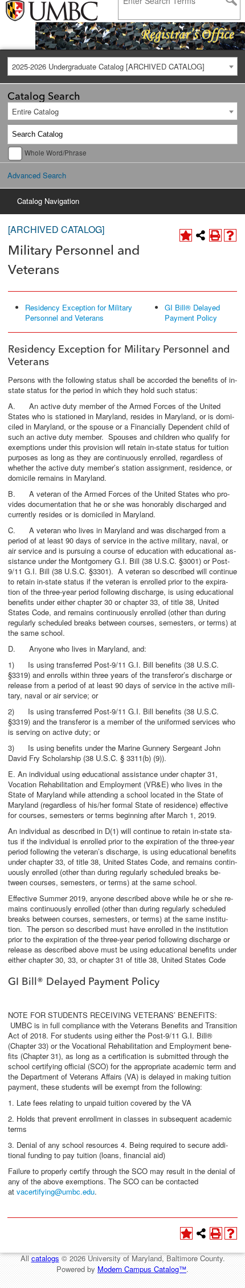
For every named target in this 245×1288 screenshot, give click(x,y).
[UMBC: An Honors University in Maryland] (36, 11)
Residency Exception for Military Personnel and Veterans (78, 312)
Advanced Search (36, 175)
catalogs (45, 1258)
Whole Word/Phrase (55, 152)
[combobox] (122, 66)
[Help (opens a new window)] (230, 235)
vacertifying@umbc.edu (56, 1191)
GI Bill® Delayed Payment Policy (192, 312)
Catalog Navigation (48, 200)
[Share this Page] (200, 235)
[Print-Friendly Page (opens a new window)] (215, 235)
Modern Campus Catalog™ (141, 1269)
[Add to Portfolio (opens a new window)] (185, 235)
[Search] (228, 134)
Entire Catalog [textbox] (35, 111)
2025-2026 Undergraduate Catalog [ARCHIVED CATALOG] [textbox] (108, 66)
